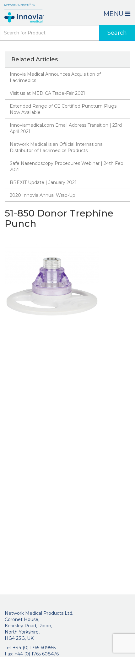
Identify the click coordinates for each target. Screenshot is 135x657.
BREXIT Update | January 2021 (43, 182)
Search (117, 32)
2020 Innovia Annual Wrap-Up (42, 195)
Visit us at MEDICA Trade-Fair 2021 (47, 93)
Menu (114, 14)
